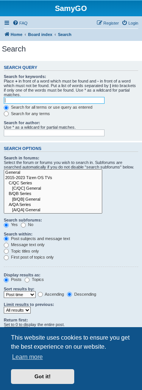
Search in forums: (21, 158)
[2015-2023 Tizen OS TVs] (53, 178)
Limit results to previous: (29, 304)
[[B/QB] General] (53, 199)
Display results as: (22, 275)
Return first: (16, 320)
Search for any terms (30, 113)
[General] (53, 172)
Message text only (27, 244)
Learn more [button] (27, 357)
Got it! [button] (42, 376)
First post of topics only (32, 257)
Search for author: (22, 122)
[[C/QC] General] (53, 188)
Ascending (54, 294)
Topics (37, 279)
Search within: (18, 234)
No (30, 224)
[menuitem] (20, 23)
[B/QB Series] (53, 194)
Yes (14, 224)
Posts (16, 279)
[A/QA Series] (53, 204)
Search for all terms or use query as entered (51, 107)
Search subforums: (23, 220)
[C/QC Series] (53, 183)
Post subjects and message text (40, 238)
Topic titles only (24, 251)
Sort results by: (19, 289)
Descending (84, 294)
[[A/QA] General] (53, 210)
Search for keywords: (25, 76)
